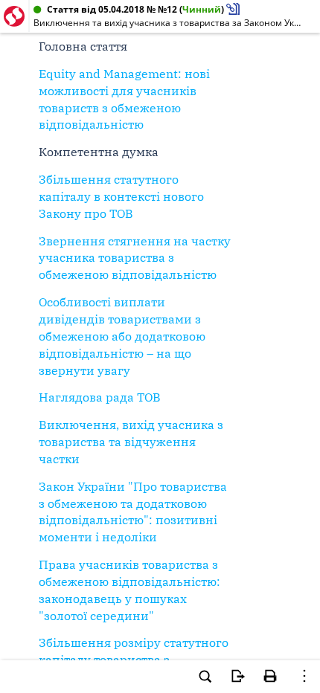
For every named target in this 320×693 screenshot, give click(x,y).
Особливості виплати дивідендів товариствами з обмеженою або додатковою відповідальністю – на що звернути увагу (122, 335)
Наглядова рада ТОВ (100, 397)
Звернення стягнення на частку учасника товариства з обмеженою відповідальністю (135, 258)
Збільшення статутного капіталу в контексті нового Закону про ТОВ (121, 196)
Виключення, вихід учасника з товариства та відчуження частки (131, 441)
